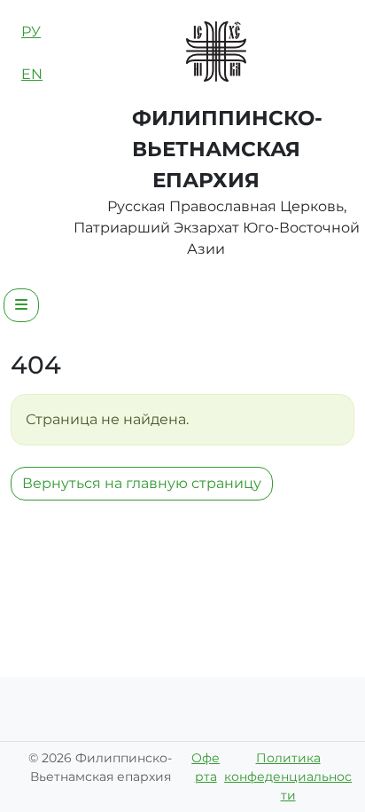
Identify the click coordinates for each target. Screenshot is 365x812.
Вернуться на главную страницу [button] (141, 483)
